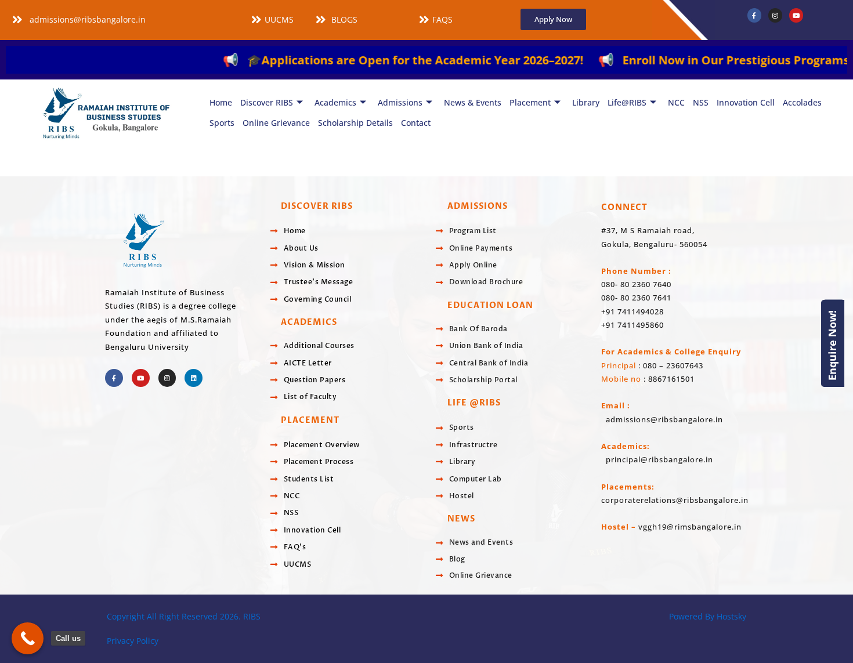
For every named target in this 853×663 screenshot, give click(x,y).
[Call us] (28, 638)
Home (220, 102)
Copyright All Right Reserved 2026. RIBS (184, 616)
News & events (472, 102)
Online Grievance (276, 122)
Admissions (400, 102)
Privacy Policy (132, 640)
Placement (530, 102)
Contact (416, 122)
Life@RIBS (627, 102)
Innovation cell (746, 102)
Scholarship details (355, 122)
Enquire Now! (832, 345)
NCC (676, 102)
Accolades (802, 102)
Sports (221, 122)
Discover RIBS (266, 102)
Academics (335, 102)
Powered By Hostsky (707, 616)
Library (585, 102)
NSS (701, 102)
